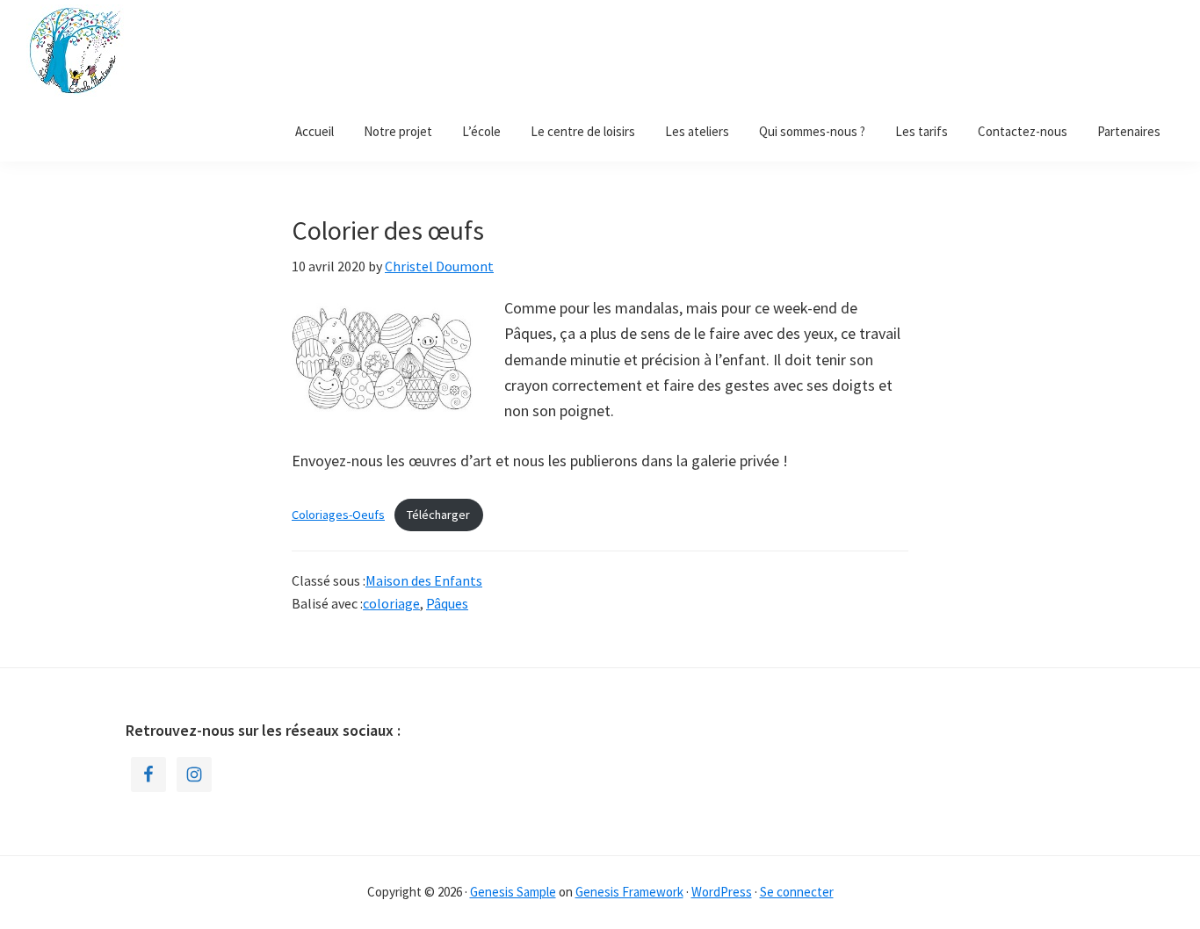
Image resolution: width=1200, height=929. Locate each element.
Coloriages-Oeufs (338, 514)
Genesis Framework (629, 891)
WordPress (721, 891)
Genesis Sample (513, 891)
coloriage (391, 603)
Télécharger (438, 514)
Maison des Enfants (423, 580)
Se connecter (797, 891)
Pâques (447, 603)
